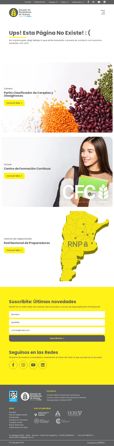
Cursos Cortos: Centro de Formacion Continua (66, 397)
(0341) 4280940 (66, 435)
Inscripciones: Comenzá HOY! (59, 400)
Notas (63, 2)
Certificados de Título (18, 427)
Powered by (92, 443)
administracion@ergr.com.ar (21, 437)
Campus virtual (15, 422)
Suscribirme (56, 338)
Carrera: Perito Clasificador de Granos (63, 395)
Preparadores (39, 2)
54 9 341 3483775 (85, 435)
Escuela (28, 2)
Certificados (77, 2)
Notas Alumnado (16, 425)
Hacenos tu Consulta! (18, 420)
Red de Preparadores (18, 415)
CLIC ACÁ (23, 43)
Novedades (14, 417)
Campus (52, 2)
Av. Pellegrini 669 (16, 435)
